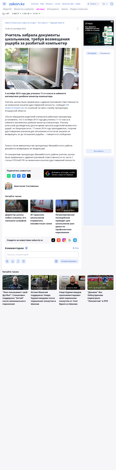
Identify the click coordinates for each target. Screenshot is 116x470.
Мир (42, 4)
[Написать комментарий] (42, 254)
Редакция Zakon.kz (57, 23)
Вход (77, 248)
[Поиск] (112, 4)
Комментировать (69, 261)
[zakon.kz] (17, 3)
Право (77, 4)
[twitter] (29, 176)
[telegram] (14, 176)
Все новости (43, 23)
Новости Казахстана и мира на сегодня (20, 23)
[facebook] (19, 176)
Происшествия (68, 4)
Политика (35, 4)
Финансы (49, 4)
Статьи (57, 4)
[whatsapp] (9, 176)
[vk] (24, 176)
